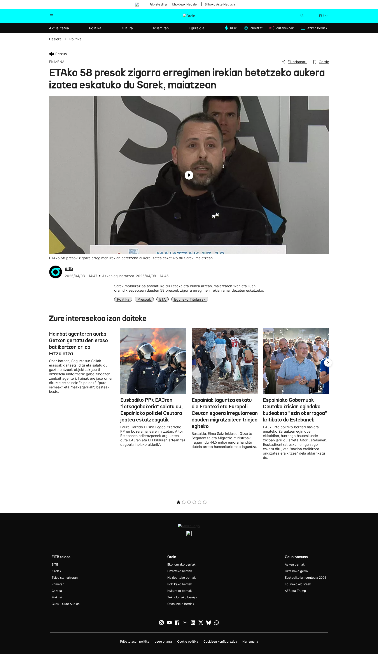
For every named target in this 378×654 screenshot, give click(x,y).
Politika (123, 299)
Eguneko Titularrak (189, 299)
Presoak (144, 299)
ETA (162, 299)
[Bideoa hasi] (189, 175)
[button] (328, 362)
